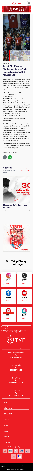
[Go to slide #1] (6, 55)
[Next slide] (29, 32)
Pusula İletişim (20, 465)
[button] (30, 9)
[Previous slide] (4, 32)
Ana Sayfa (5, 327)
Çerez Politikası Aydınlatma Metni (15, 469)
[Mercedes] (16, 238)
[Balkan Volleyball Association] (27, 451)
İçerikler (5, 328)
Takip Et (8, 283)
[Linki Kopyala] (5, 157)
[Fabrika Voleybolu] (5, 451)
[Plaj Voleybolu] (10, 451)
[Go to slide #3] (19, 55)
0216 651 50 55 (16, 370)
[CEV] (19, 456)
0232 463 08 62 (16, 383)
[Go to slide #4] (26, 55)
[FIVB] (21, 451)
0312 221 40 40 (16, 357)
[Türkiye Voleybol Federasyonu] (16, 3)
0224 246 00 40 (16, 395)
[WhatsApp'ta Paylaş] (10, 157)
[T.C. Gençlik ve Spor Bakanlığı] (13, 456)
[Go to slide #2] (13, 55)
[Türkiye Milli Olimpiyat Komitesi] (16, 451)
